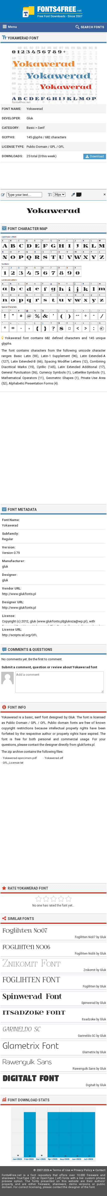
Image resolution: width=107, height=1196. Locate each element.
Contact (100, 1170)
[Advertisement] (53, 176)
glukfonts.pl (86, 745)
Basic (31, 128)
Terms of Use (61, 1170)
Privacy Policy (83, 1170)
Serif (41, 128)
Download (97, 156)
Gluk (30, 118)
